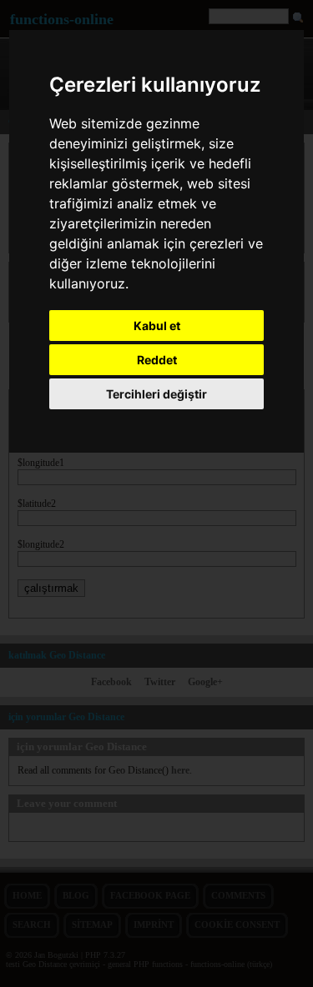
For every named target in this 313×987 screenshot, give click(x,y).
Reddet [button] (157, 360)
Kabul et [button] (157, 325)
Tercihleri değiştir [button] (156, 394)
